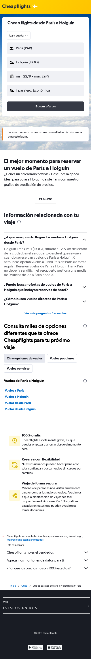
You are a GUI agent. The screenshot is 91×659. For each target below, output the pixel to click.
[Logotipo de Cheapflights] (16, 7)
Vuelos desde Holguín (20, 409)
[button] (45, 48)
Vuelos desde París (18, 403)
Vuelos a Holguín (16, 396)
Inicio (13, 585)
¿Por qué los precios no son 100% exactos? (39, 568)
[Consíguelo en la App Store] (54, 648)
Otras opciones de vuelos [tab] (24, 358)
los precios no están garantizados (25, 539)
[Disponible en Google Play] (35, 648)
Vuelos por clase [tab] (18, 368)
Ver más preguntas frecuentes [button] (45, 313)
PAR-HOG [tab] (45, 199)
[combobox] (19, 35)
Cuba (24, 585)
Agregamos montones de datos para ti (35, 560)
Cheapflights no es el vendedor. (30, 552)
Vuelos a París (14, 390)
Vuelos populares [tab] (62, 358)
